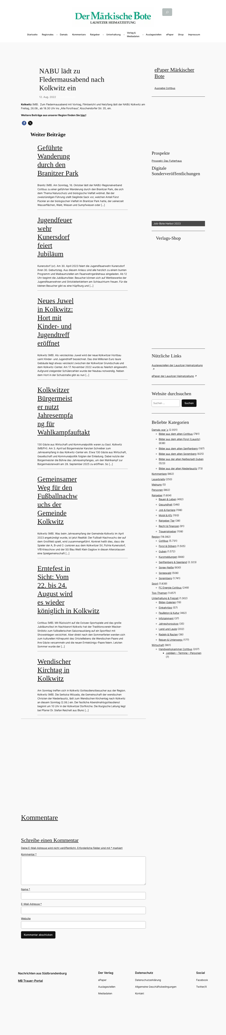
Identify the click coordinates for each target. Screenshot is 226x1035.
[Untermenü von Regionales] (57, 34)
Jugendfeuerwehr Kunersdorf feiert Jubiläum (54, 237)
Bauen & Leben (167, 499)
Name (25, 889)
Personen (157, 489)
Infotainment (166, 618)
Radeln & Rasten (168, 634)
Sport (155, 583)
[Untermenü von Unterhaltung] (124, 34)
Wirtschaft (158, 645)
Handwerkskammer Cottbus (175, 649)
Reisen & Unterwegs (171, 639)
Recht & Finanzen (169, 526)
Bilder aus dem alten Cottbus (176, 433)
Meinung (157, 484)
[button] (24, 123)
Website (26, 918)
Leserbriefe (158, 479)
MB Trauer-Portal (30, 981)
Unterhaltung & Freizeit (165, 598)
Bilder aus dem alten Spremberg (178, 453)
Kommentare (39, 817)
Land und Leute (168, 628)
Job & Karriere (167, 509)
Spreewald (165, 572)
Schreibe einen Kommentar (50, 840)
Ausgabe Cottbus (164, 88)
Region (156, 536)
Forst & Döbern (167, 546)
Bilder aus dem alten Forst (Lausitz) (179, 439)
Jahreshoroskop (169, 623)
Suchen (189, 403)
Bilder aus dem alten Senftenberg (178, 448)
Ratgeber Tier (167, 520)
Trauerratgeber (167, 531)
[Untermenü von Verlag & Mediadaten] (143, 34)
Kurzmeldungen (66, 96)
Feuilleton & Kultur (169, 612)
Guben (162, 551)
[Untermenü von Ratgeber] (103, 34)
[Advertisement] (113, 48)
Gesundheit (165, 504)
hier (83, 115)
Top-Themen (159, 592)
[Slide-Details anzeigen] (178, 201)
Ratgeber (157, 495)
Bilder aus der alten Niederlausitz (178, 468)
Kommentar (29, 854)
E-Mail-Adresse (31, 903)
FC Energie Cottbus (170, 587)
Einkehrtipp (165, 607)
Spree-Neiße (166, 567)
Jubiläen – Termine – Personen (183, 652)
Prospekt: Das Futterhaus (167, 160)
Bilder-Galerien (167, 602)
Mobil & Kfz (165, 515)
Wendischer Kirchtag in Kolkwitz (54, 669)
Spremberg (165, 578)
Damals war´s (160, 429)
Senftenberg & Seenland (173, 562)
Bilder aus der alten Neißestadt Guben (181, 459)
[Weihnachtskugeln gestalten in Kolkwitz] (83, 769)
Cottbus (163, 540)
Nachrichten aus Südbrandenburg (42, 973)
